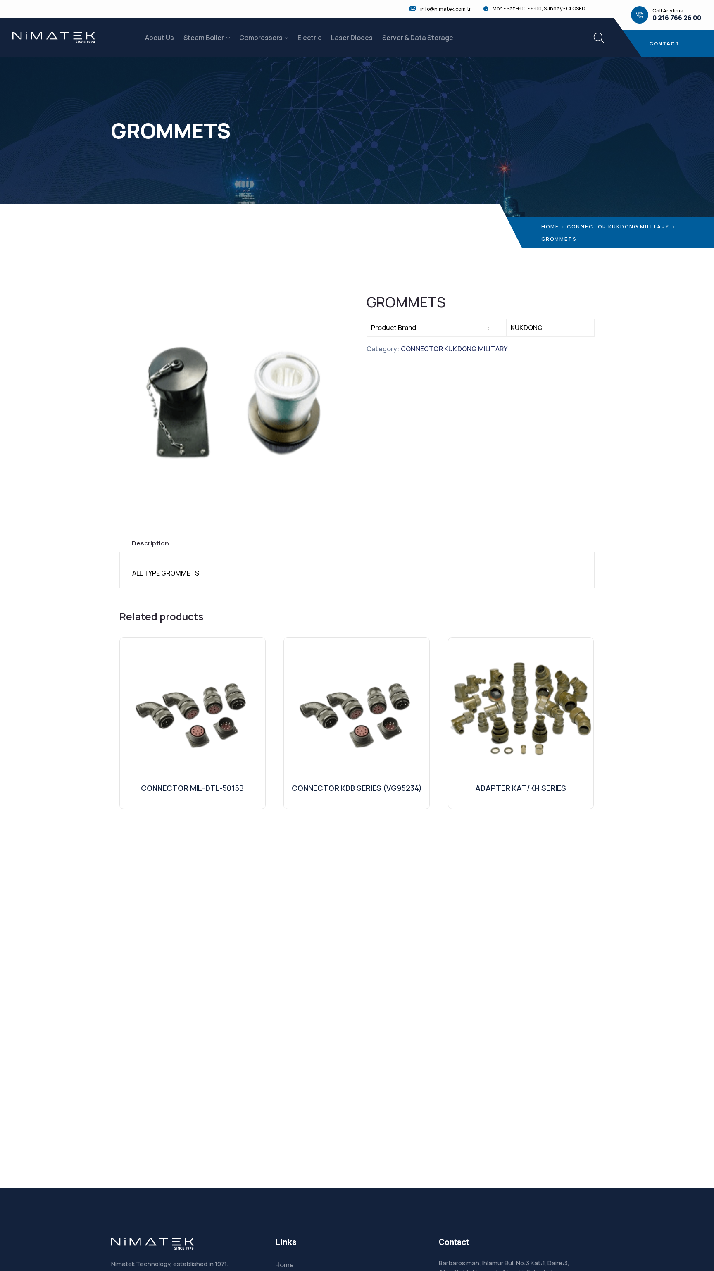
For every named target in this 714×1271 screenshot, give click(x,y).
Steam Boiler (203, 37)
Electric (309, 37)
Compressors (261, 37)
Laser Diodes (352, 37)
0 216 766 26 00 (676, 18)
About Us (159, 37)
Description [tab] (150, 543)
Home (550, 226)
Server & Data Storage (417, 37)
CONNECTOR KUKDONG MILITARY (618, 226)
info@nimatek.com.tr (445, 9)
